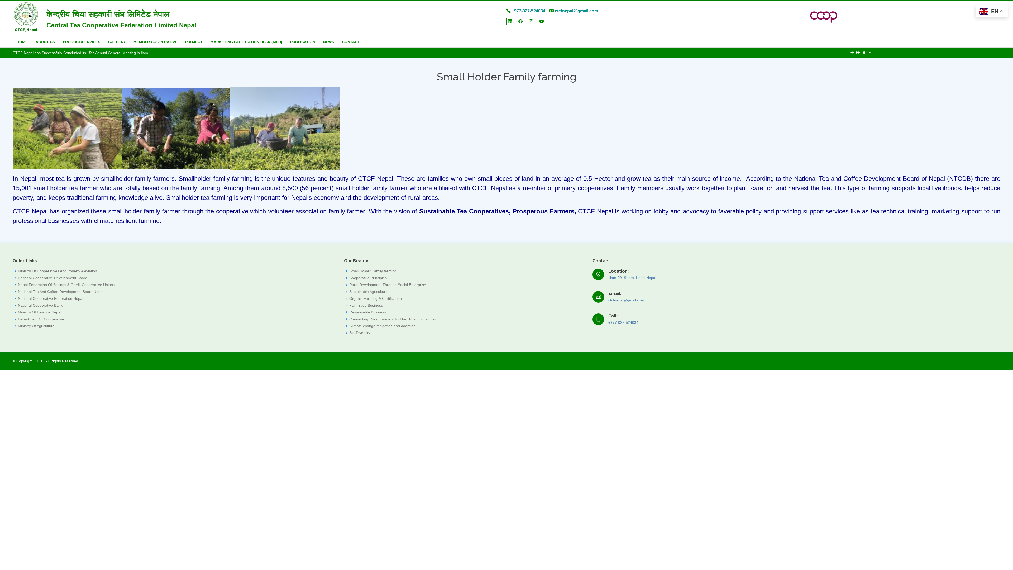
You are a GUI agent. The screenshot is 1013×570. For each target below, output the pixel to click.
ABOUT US (45, 42)
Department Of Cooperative (41, 319)
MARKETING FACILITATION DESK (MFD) (246, 42)
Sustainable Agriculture (368, 291)
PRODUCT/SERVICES (81, 42)
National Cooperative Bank (40, 305)
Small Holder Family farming (372, 271)
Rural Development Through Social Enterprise (387, 285)
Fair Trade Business (366, 305)
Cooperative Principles (368, 278)
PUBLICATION (302, 42)
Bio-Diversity (359, 333)
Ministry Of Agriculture (36, 326)
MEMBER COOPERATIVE (155, 42)
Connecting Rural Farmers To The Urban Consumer (392, 319)
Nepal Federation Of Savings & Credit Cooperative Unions (66, 285)
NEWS (328, 42)
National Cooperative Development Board (52, 278)
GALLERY (117, 42)
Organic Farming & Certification (375, 298)
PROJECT (194, 42)
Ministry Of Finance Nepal (39, 312)
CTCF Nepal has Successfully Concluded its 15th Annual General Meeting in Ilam (80, 53)
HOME (22, 42)
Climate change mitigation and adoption (382, 326)
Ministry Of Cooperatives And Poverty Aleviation (57, 271)
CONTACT (351, 42)
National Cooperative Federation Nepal (50, 298)
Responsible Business (367, 312)
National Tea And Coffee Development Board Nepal (60, 291)
